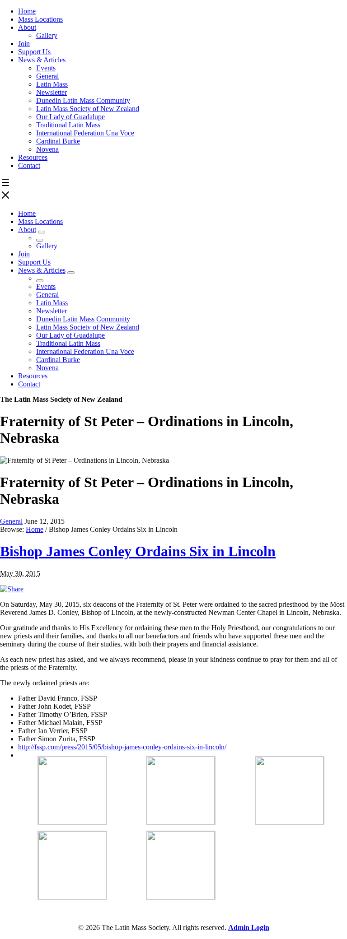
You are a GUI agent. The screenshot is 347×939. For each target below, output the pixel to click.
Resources (32, 157)
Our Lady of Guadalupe (70, 117)
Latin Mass (52, 84)
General (47, 76)
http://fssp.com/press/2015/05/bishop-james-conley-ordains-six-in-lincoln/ (122, 747)
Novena (47, 149)
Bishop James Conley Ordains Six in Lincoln (138, 551)
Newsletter (51, 92)
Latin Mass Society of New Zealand (87, 108)
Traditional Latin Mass (68, 125)
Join (24, 43)
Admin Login (248, 927)
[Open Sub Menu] (41, 232)
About (27, 27)
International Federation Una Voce (85, 133)
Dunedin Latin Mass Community (83, 100)
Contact (29, 165)
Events (46, 68)
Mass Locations (40, 19)
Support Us (34, 52)
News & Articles (42, 60)
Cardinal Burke (58, 141)
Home (27, 11)
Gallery (46, 35)
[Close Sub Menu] (39, 240)
